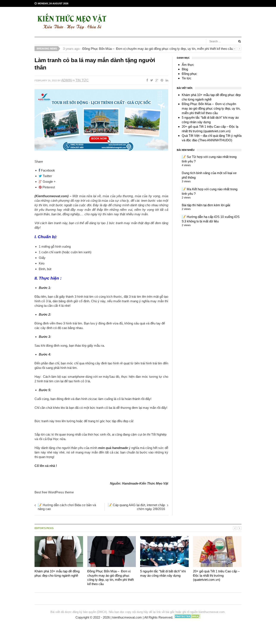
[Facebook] (146, 80)
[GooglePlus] (156, 80)
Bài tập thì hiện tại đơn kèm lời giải (206, 205)
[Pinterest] (161, 80)
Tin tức (82, 80)
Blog (185, 69)
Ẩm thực (188, 64)
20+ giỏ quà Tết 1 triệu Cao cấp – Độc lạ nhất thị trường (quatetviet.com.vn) (216, 575)
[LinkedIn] (166, 80)
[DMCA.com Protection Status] (187, 617)
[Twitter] (151, 80)
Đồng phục (189, 74)
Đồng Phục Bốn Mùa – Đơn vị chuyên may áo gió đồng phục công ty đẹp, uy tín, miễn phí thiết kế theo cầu (157, 48)
